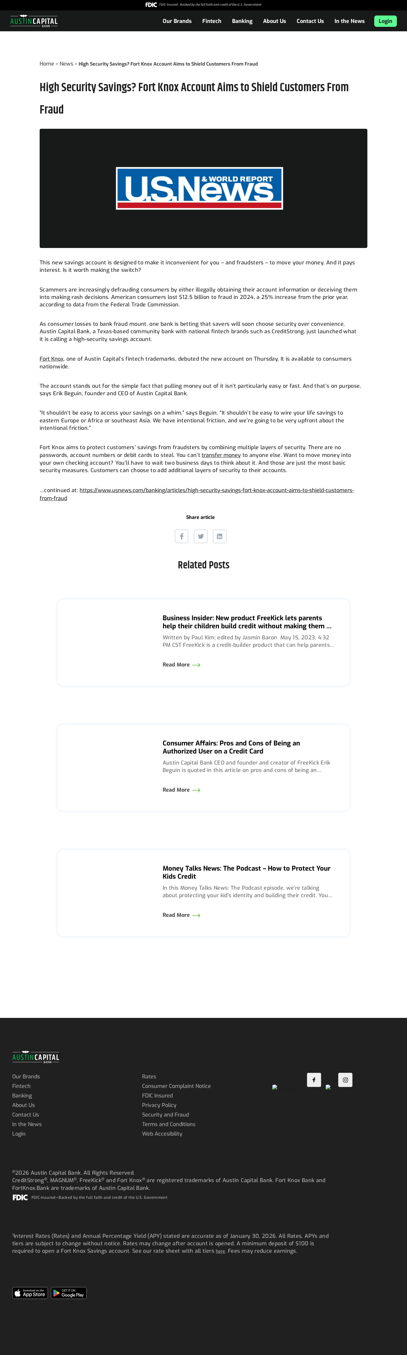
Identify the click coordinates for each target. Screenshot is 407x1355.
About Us (274, 21)
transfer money (221, 455)
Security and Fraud (165, 1114)
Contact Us (310, 21)
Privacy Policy (159, 1105)
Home (47, 63)
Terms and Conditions (168, 1124)
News (66, 63)
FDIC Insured (157, 1095)
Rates (149, 1076)
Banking (242, 21)
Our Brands (177, 21)
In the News (350, 21)
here (220, 1251)
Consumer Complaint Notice (177, 1086)
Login (385, 21)
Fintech (211, 21)
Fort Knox (51, 358)
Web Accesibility (162, 1133)
